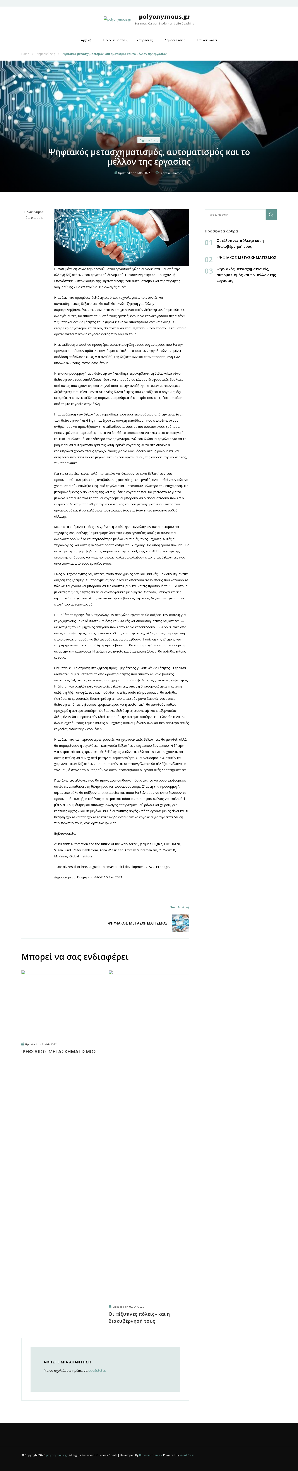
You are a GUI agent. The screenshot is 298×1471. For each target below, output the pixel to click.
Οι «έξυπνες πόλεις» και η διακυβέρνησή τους (139, 1317)
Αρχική (86, 40)
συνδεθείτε (97, 1370)
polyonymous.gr (164, 17)
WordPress (187, 1455)
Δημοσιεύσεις (174, 40)
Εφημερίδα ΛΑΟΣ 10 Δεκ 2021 (100, 877)
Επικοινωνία (207, 40)
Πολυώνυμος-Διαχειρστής (34, 214)
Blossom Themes (150, 1455)
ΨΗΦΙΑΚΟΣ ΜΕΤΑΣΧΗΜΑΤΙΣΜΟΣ (58, 1052)
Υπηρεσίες (145, 40)
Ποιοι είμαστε (114, 40)
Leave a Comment (172, 173)
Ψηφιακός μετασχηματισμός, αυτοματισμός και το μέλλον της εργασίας (246, 274)
